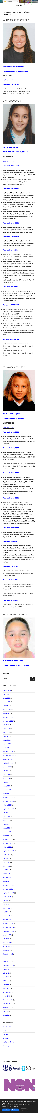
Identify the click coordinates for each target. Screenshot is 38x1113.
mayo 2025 (6, 732)
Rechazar (14, 1110)
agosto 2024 (7, 767)
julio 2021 (6, 900)
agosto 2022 (7, 855)
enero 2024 (6, 793)
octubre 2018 (7, 1007)
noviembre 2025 (8, 721)
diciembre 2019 (8, 954)
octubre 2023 (7, 805)
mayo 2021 (6, 908)
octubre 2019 (7, 962)
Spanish (9, 1)
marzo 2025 (7, 740)
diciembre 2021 (8, 885)
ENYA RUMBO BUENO (12, 101)
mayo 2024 (6, 778)
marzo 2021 (6, 916)
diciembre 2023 (8, 797)
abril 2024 (6, 782)
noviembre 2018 (8, 1004)
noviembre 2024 (8, 755)
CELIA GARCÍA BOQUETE (14, 367)
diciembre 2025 (8, 717)
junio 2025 (6, 728)
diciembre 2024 (8, 751)
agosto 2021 (7, 897)
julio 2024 (6, 771)
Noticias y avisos (8, 1046)
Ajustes (24, 1110)
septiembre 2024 (8, 763)
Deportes (6, 1038)
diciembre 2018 (8, 1000)
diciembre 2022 (8, 839)
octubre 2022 (7, 847)
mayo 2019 (6, 981)
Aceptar (6, 1110)
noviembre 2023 (8, 801)
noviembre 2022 (8, 843)
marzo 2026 (7, 709)
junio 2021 (6, 904)
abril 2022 (6, 870)
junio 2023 (6, 816)
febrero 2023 (7, 832)
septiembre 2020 (8, 931)
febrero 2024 (7, 790)
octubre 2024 (7, 759)
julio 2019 (6, 973)
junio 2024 (6, 774)
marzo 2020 (7, 942)
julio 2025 (6, 725)
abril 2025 (6, 736)
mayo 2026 (6, 702)
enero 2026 (6, 713)
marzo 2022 (7, 874)
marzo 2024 (7, 786)
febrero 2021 (7, 919)
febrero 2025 (7, 744)
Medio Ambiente (8, 1042)
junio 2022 (6, 862)
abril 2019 (6, 984)
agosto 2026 (7, 690)
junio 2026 (6, 698)
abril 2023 (6, 824)
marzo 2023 (7, 828)
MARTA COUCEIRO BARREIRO (16, 20)
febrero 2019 (7, 992)
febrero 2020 (7, 946)
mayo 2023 (6, 820)
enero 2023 (6, 835)
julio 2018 (6, 1011)
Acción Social (7, 1027)
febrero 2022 (7, 877)
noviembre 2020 (8, 927)
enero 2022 (6, 881)
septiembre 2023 (8, 809)
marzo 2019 (6, 988)
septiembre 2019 (8, 965)
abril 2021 (6, 912)
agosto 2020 (7, 935)
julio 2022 (6, 858)
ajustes (16, 1106)
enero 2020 (6, 950)
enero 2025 (6, 748)
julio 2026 (6, 694)
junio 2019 (6, 977)
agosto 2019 (7, 969)
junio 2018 (6, 1015)
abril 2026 (6, 706)
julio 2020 (6, 939)
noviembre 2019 (8, 958)
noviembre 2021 (8, 889)
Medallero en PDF (8, 80)
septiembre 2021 (8, 893)
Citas (4, 1030)
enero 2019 (6, 996)
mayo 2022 (6, 866)
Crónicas (6, 1034)
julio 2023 (6, 813)
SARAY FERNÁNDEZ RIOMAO (15, 614)
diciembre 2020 (8, 923)
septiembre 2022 (8, 851)
